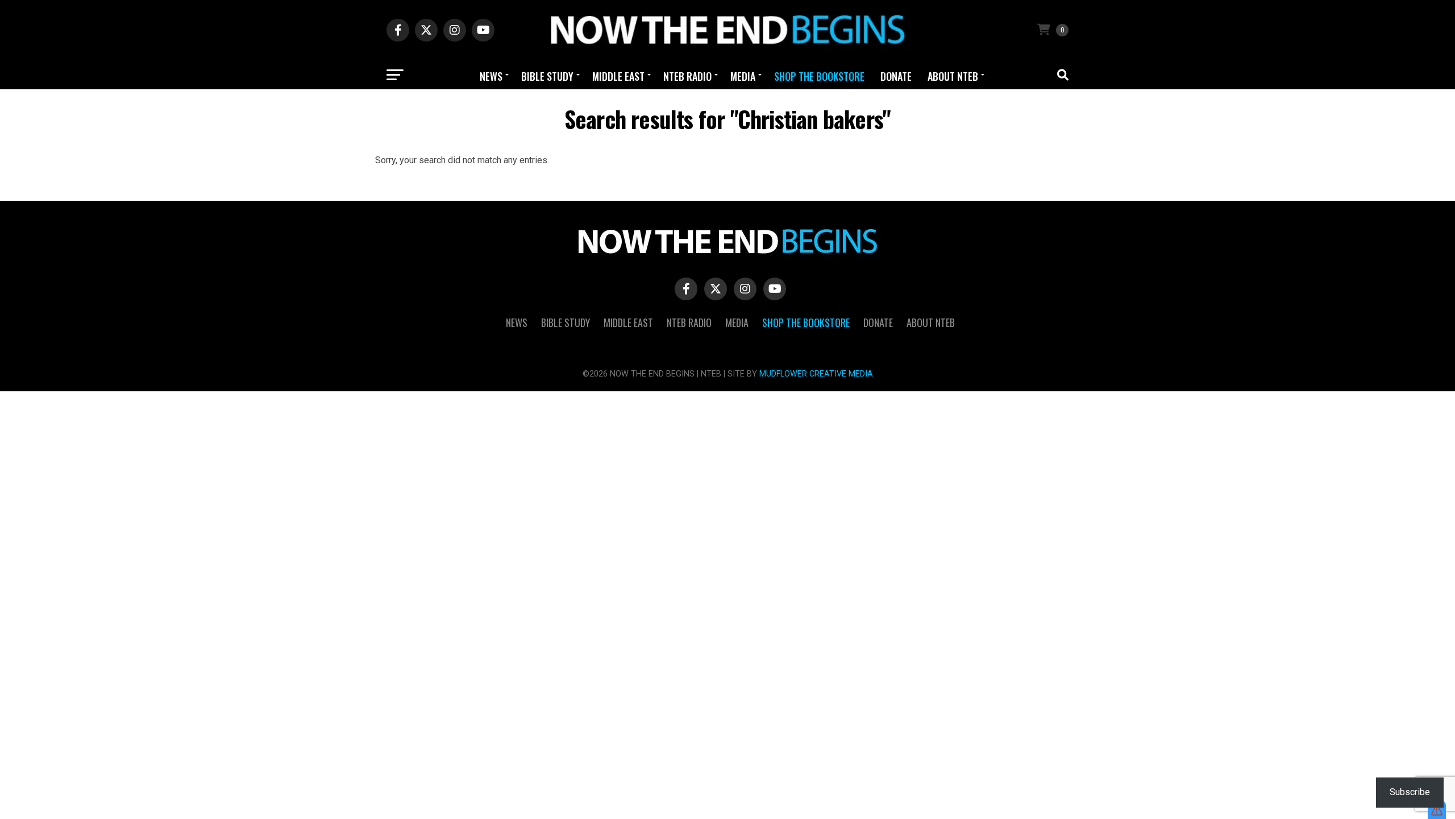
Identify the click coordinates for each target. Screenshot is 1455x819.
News (491, 76)
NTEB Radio (687, 76)
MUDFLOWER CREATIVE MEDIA (816, 374)
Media (742, 76)
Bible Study (547, 76)
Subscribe (1410, 792)
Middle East (618, 76)
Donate (896, 76)
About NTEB (953, 76)
